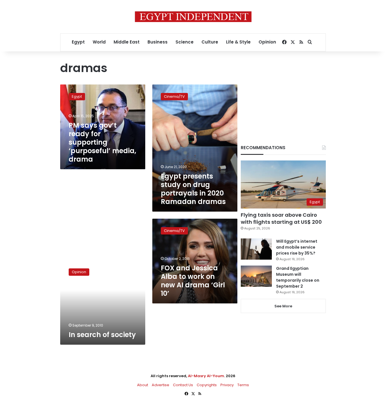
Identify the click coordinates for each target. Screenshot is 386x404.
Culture (209, 42)
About (142, 385)
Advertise (160, 385)
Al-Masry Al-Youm (206, 376)
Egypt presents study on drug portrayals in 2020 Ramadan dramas (193, 188)
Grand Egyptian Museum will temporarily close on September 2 (297, 277)
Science (184, 42)
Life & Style (238, 42)
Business (158, 42)
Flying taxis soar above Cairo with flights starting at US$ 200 (281, 218)
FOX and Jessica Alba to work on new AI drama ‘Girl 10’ (193, 280)
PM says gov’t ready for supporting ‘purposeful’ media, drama (102, 142)
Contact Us (183, 385)
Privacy (227, 385)
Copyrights (207, 385)
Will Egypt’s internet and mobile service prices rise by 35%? (296, 247)
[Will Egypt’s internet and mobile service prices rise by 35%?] (256, 249)
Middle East (127, 42)
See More (283, 306)
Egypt (78, 42)
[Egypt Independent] (193, 16)
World (99, 42)
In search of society (102, 334)
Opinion (267, 42)
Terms (243, 385)
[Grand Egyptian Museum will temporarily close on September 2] (256, 276)
